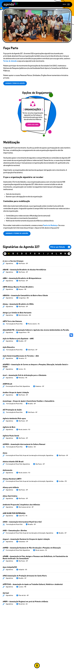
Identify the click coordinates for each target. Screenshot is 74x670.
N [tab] (65, 254)
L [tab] (56, 254)
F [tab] (30, 254)
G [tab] (35, 254)
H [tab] (39, 254)
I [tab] (43, 254)
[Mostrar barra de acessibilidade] (37, 665)
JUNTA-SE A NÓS (32, 124)
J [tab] (47, 254)
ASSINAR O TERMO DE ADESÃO (15, 83)
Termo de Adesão (10, 61)
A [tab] (9, 254)
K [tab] (52, 254)
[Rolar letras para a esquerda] (5, 253)
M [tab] (61, 254)
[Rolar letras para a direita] (69, 253)
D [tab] (22, 254)
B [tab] (13, 254)
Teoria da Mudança (50, 225)
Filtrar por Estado (57, 247)
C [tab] (17, 254)
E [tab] (26, 254)
